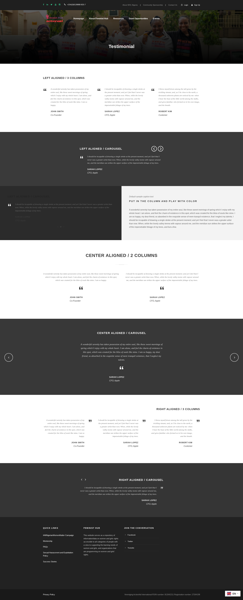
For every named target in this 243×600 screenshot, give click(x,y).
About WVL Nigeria (130, 5)
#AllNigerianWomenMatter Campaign (58, 535)
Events (156, 18)
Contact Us (172, 5)
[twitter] (51, 5)
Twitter (130, 541)
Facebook (132, 535)
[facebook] (43, 5)
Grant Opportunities (138, 18)
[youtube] (55, 5)
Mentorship (47, 541)
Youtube (131, 548)
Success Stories (50, 561)
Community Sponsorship (153, 5)
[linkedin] (47, 5)
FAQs (45, 547)
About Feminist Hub (98, 18)
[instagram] (59, 5)
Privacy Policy (49, 594)
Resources (118, 18)
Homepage (78, 18)
